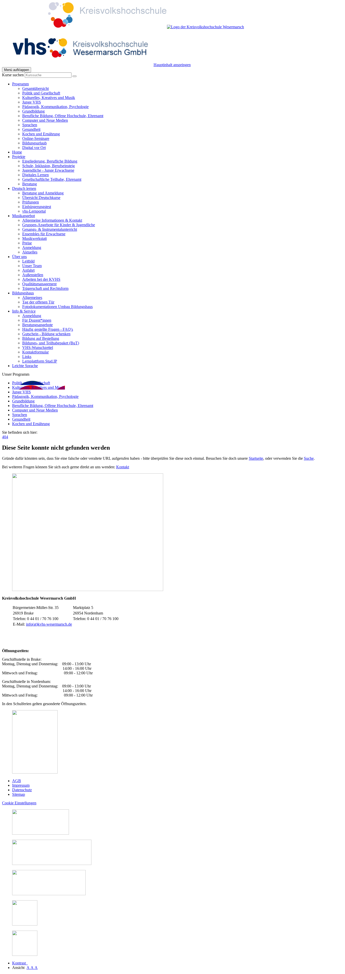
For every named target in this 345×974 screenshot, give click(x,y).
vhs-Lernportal (34, 211)
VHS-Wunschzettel (37, 347)
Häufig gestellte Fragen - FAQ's (47, 329)
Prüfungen (30, 202)
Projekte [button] (18, 157)
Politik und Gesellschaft (41, 93)
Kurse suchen (13, 75)
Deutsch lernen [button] (24, 188)
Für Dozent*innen (36, 320)
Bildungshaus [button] (23, 293)
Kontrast (20, 963)
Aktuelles (29, 252)
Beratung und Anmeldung (43, 193)
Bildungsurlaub (34, 143)
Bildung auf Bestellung (40, 338)
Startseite (256, 458)
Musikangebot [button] (23, 216)
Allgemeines (32, 297)
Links (26, 356)
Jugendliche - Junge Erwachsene (48, 170)
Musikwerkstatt (34, 238)
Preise (27, 243)
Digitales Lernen (35, 175)
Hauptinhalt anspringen (172, 65)
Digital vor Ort (34, 147)
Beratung (29, 184)
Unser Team (32, 266)
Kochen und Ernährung (41, 134)
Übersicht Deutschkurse (41, 197)
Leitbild (28, 261)
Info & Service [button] (24, 311)
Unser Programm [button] (15, 374)
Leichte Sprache (25, 366)
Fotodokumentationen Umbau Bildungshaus (57, 306)
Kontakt (122, 467)
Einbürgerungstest (36, 206)
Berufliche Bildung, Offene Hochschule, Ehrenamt (62, 116)
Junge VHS (31, 102)
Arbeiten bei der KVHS (41, 279)
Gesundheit (31, 129)
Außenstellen (32, 275)
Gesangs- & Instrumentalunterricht (49, 229)
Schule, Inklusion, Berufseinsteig (48, 166)
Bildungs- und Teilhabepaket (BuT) (50, 343)
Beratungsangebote (37, 325)
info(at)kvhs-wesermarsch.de (49, 624)
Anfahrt (28, 270)
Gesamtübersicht (35, 88)
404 (5, 437)
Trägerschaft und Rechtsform (45, 288)
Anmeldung (31, 247)
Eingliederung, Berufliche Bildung (49, 161)
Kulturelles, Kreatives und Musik (48, 97)
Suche (309, 458)
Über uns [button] (19, 256)
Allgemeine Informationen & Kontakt (52, 220)
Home (17, 152)
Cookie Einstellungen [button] (19, 803)
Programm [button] (20, 84)
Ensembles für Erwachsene (43, 234)
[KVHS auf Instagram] (24, 924)
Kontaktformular (35, 352)
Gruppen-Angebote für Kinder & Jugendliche (58, 225)
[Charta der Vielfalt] (51, 863)
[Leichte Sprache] (40, 833)
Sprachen (29, 125)
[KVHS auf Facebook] (24, 954)
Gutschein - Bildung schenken (46, 334)
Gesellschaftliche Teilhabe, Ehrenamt (51, 179)
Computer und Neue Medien (45, 120)
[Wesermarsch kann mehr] (49, 894)
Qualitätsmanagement (39, 284)
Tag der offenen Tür (38, 302)
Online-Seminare (35, 138)
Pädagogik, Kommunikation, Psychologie (55, 107)
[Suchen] (74, 76)
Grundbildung (33, 111)
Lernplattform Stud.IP (39, 361)
